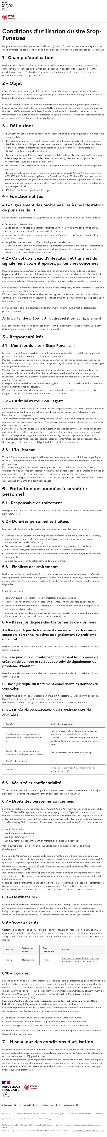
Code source (43, 1119)
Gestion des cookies (25, 1119)
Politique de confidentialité (80, 1114)
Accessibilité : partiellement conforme (31, 1114)
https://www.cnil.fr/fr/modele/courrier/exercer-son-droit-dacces (49, 866)
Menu (103, 4)
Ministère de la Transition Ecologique (87, 1130)
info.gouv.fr (7, 1105)
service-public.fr (27, 1105)
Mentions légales (57, 1114)
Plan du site (6, 1114)
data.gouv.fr (70, 1105)
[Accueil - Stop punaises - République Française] (8, 18)
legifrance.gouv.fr (49, 1105)
